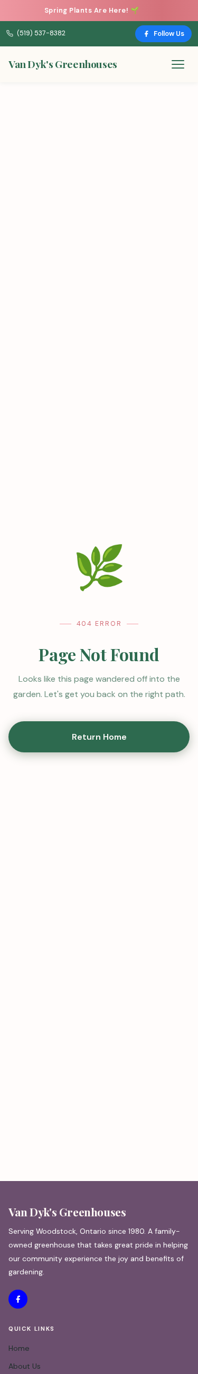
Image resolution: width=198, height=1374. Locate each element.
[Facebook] (17, 1299)
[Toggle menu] (178, 64)
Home (19, 1348)
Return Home (99, 736)
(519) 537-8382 (41, 33)
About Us (24, 1366)
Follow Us (169, 33)
